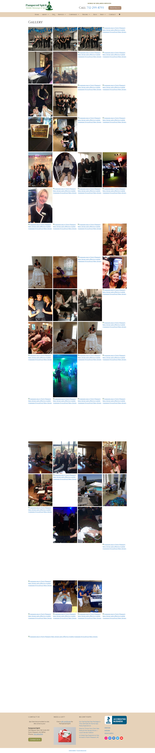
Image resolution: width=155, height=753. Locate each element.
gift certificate (66, 721)
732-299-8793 (95, 8)
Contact (112, 14)
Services (61, 14)
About (44, 14)
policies (107, 730)
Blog (95, 14)
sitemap (107, 727)
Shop (102, 14)
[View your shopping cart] (119, 14)
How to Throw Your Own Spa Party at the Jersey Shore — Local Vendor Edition (89, 730)
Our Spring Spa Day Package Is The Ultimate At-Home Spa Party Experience (89, 724)
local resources (81, 750)
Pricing (85, 14)
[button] (35, 739)
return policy (109, 733)
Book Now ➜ (114, 8)
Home (37, 14)
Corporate (73, 14)
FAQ (53, 14)
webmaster (72, 750)
